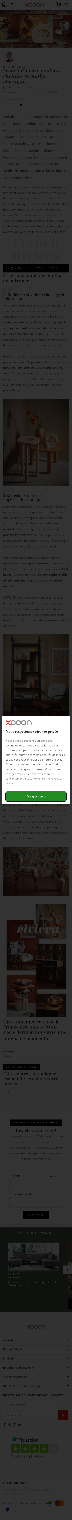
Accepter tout (36, 796)
